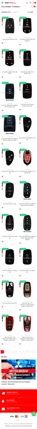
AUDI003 (9, 269)
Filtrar (30, 12)
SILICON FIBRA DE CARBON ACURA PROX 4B (9, 106)
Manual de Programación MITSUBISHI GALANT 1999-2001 (15, 383)
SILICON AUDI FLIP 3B (9, 204)
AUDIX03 (27, 335)
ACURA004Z (10, 103)
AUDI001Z (27, 202)
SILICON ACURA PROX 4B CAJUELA (27, 40)
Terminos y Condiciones (12, 426)
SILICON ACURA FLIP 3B (10, 39)
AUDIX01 (27, 301)
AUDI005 (9, 301)
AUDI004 (27, 269)
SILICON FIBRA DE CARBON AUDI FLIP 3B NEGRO (27, 204)
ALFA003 (27, 169)
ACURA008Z (10, 137)
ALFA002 (9, 169)
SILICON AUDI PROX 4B (10, 303)
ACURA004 (27, 70)
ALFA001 (27, 136)
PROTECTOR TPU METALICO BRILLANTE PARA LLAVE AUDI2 (27, 304)
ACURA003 (9, 70)
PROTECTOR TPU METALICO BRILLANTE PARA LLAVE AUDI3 (27, 338)
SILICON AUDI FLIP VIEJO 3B (27, 271)
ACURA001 (9, 37)
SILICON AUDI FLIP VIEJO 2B (9, 271)
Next (35, 357)
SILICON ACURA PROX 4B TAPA (9, 72)
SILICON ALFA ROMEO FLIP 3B (10, 172)
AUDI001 (9, 202)
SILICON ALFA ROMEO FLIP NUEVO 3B (27, 172)
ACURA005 (27, 102)
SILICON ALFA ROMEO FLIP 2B (27, 138)
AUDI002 (9, 234)
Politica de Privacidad (25, 426)
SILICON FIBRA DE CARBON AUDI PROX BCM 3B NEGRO (27, 238)
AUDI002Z (27, 234)
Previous (32, 357)
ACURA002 (27, 37)
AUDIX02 (9, 335)
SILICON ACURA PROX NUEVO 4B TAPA (27, 105)
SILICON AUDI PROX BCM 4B (9, 237)
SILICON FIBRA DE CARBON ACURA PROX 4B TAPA (9, 139)
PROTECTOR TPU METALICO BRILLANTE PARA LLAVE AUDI (9, 338)
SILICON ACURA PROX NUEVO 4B (27, 72)
